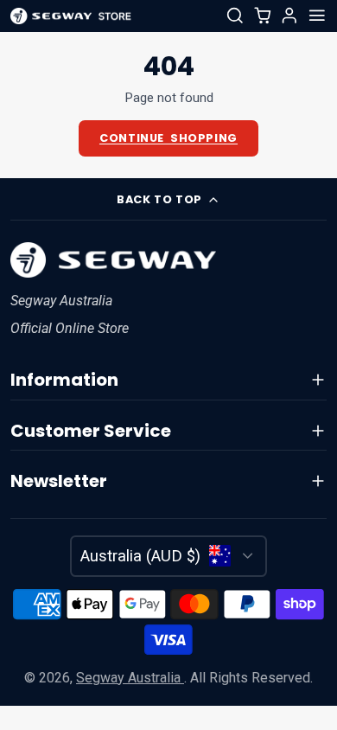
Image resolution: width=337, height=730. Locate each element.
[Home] (70, 16)
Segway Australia (130, 677)
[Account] (289, 15)
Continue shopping (168, 138)
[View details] (112, 260)
